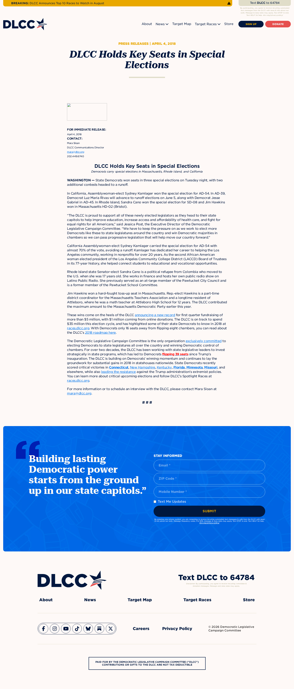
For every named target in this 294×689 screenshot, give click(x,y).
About (147, 24)
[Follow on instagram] (54, 628)
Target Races (206, 24)
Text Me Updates (172, 501)
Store (228, 24)
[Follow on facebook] (43, 628)
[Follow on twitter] (110, 628)
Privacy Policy (177, 628)
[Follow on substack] (99, 628)
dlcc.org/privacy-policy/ (209, 523)
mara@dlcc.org (75, 151)
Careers (141, 628)
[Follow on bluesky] (88, 628)
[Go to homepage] (72, 580)
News (160, 24)
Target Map (181, 24)
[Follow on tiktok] (77, 628)
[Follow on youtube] (66, 628)
